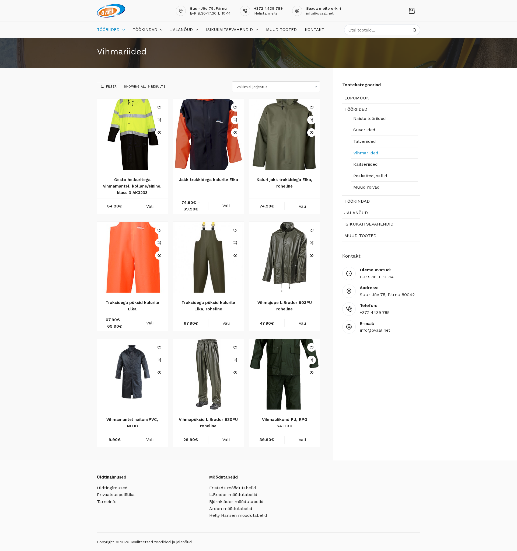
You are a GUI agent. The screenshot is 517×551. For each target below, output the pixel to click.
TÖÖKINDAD (145, 29)
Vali (149, 206)
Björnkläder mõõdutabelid (236, 501)
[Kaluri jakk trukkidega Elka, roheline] (284, 134)
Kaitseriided (365, 164)
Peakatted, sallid (370, 175)
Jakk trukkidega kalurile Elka (208, 179)
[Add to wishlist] (159, 107)
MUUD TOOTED (281, 29)
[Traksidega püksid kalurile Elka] (132, 257)
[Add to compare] (159, 120)
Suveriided (364, 129)
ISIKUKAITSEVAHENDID (229, 29)
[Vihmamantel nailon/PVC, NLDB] (132, 374)
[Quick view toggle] (159, 132)
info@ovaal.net (320, 13)
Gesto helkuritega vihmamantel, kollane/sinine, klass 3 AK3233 (132, 186)
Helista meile (266, 13)
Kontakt (314, 29)
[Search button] (414, 30)
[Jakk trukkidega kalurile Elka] (208, 134)
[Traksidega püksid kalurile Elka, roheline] (208, 257)
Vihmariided (365, 152)
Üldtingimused (112, 487)
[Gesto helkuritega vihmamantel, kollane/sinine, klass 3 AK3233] (132, 134)
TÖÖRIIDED (108, 29)
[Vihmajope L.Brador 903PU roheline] (284, 257)
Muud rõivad (366, 187)
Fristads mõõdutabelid (232, 487)
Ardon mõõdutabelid (230, 508)
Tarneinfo (107, 501)
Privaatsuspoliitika (116, 494)
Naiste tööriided (369, 118)
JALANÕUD (181, 29)
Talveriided (364, 141)
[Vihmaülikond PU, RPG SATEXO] (284, 374)
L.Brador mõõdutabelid (233, 494)
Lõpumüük (356, 98)
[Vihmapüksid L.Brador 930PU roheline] (208, 374)
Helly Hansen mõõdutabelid (238, 515)
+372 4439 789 (375, 312)
